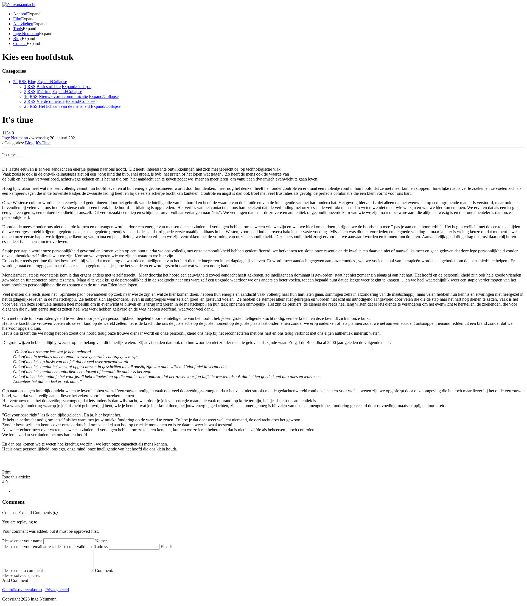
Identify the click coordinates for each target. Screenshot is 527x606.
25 (26, 106)
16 (26, 96)
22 (15, 81)
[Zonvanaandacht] (18, 4)
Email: (166, 546)
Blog (29, 142)
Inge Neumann (15, 138)
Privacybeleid (57, 589)
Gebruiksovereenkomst (22, 589)
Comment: (104, 570)
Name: (101, 541)
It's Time (43, 142)
